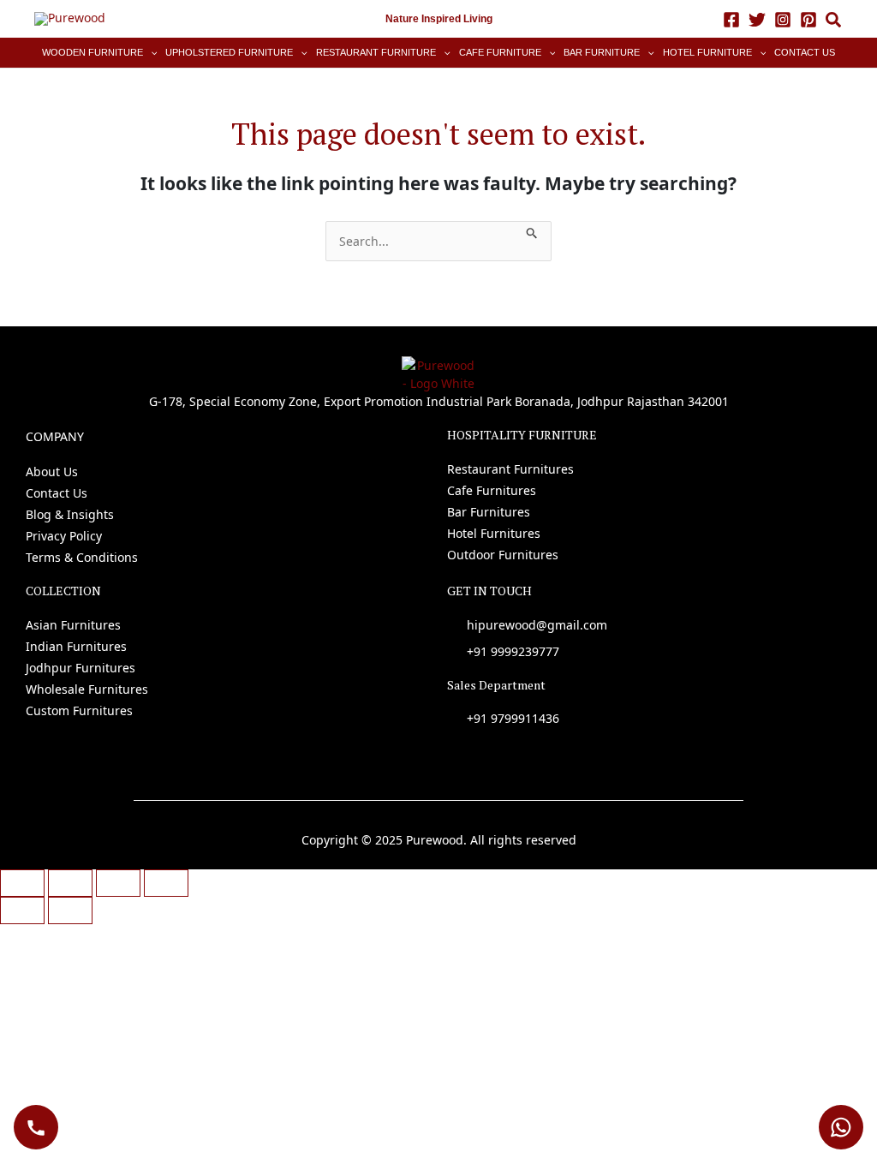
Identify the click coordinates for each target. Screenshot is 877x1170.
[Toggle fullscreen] (70, 883)
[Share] (118, 883)
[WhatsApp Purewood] (841, 1127)
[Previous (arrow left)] (22, 910)
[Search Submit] (532, 230)
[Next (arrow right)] (70, 910)
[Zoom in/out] (22, 883)
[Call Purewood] (36, 1127)
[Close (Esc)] (166, 883)
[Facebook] (731, 19)
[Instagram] (782, 19)
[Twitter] (757, 19)
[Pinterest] (808, 19)
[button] (834, 21)
